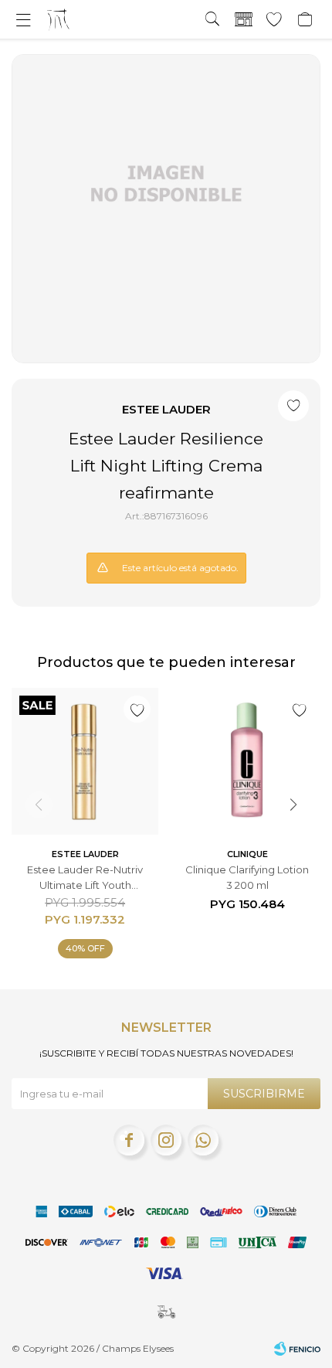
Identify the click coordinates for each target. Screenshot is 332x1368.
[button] (212, 19)
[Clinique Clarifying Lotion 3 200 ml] (247, 761)
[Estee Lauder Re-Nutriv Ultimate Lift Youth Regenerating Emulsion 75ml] (85, 761)
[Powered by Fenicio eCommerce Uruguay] (297, 1348)
